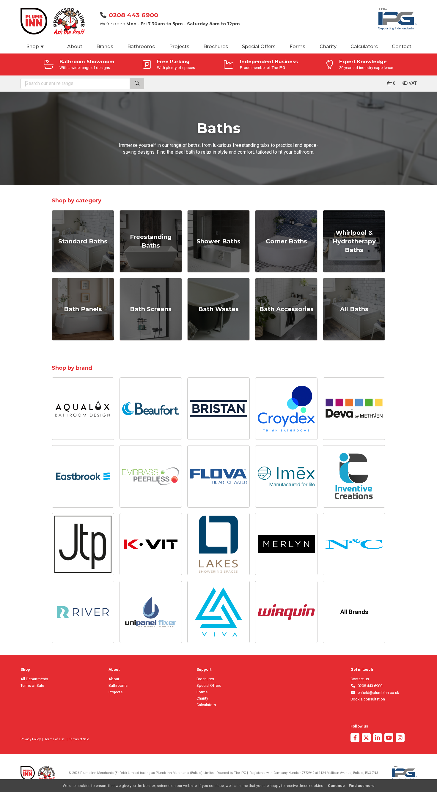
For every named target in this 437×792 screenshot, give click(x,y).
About (74, 46)
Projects (179, 46)
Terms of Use (55, 739)
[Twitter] (366, 738)
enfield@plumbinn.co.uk (377, 692)
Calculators (364, 46)
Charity (328, 46)
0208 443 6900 (133, 15)
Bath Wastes (218, 309)
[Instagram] (400, 738)
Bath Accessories (286, 309)
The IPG (240, 773)
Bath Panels (83, 309)
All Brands (354, 611)
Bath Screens (151, 309)
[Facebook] (354, 738)
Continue (336, 785)
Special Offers (259, 46)
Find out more (362, 785)
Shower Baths (218, 241)
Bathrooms (141, 46)
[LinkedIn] (377, 738)
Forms (297, 46)
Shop (35, 46)
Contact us (359, 679)
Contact (401, 46)
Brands (104, 46)
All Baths (354, 309)
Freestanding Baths (151, 241)
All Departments (34, 679)
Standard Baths (82, 241)
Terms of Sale (32, 685)
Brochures (215, 46)
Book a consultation (367, 699)
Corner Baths (286, 241)
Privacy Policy (31, 739)
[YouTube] (388, 738)
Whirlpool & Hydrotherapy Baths (354, 241)
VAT (412, 83)
